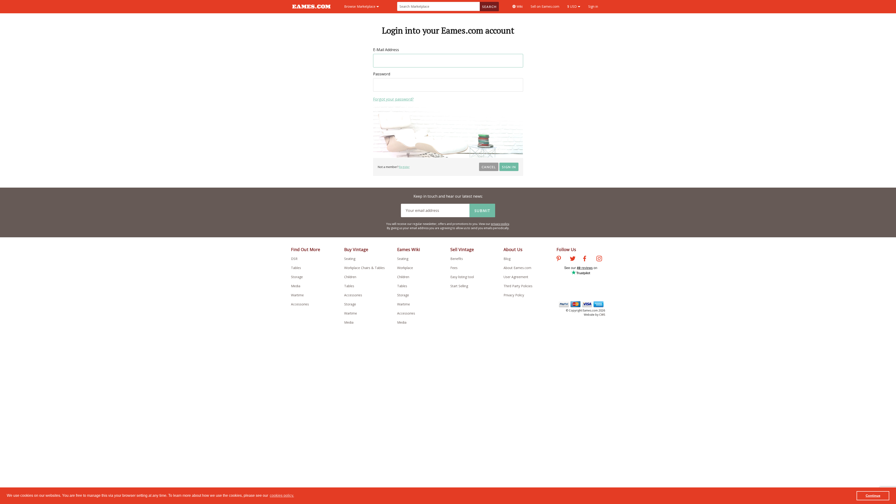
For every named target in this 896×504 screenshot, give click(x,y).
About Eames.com (517, 268)
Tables (296, 268)
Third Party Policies (518, 286)
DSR (294, 258)
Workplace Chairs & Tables (364, 268)
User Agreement (516, 277)
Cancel (489, 166)
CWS (602, 315)
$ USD (572, 6)
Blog (507, 258)
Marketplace (360, 6)
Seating (349, 258)
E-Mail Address (386, 50)
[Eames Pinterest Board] (558, 259)
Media (295, 286)
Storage (297, 277)
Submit (482, 210)
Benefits (456, 258)
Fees (454, 268)
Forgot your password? (393, 99)
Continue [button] (873, 495)
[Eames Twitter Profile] (572, 259)
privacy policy (500, 224)
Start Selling (459, 286)
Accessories (300, 304)
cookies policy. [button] (282, 495)
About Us (513, 249)
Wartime (297, 295)
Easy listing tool (462, 277)
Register (404, 167)
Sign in (593, 6)
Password (381, 74)
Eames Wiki (408, 249)
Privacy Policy (514, 295)
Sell (545, 6)
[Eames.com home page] (311, 10)
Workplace (405, 268)
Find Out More (305, 249)
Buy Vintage (356, 249)
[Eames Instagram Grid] (599, 259)
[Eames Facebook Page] (584, 259)
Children (350, 277)
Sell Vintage (462, 249)
